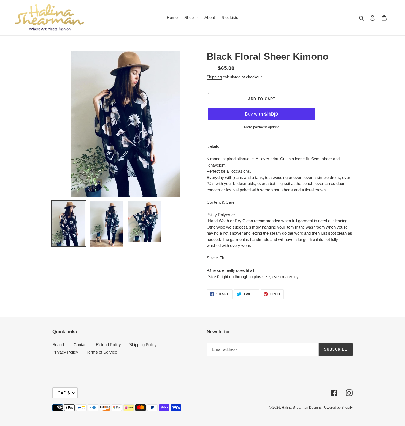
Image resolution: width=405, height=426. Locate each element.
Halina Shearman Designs (302, 407)
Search (58, 344)
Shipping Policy (143, 344)
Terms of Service (102, 352)
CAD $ (64, 392)
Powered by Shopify (338, 407)
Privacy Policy (65, 352)
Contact (81, 344)
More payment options (262, 127)
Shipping (214, 77)
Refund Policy (108, 344)
